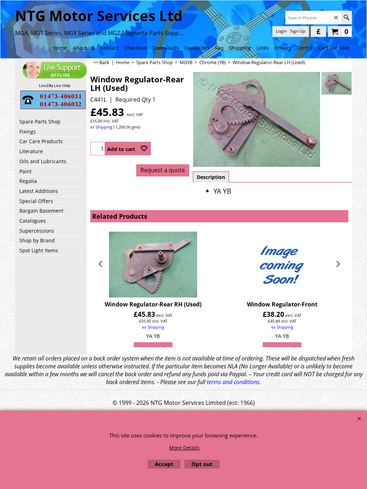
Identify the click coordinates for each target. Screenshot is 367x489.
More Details (184, 447)
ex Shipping (101, 127)
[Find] (346, 17)
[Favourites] (144, 148)
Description (211, 177)
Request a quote (162, 170)
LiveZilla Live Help (54, 85)
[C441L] (336, 83)
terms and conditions (233, 382)
